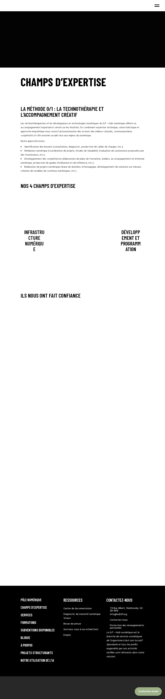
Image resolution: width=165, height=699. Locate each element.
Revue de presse (72, 624)
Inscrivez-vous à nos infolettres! (80, 629)
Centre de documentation (77, 608)
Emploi (67, 635)
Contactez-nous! (148, 691)
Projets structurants (37, 653)
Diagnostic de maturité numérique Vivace (82, 616)
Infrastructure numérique (34, 240)
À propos (27, 645)
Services (26, 615)
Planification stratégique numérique (98, 240)
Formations (28, 622)
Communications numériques (66, 240)
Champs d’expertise (34, 607)
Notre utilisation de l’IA (37, 660)
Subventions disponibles (38, 630)
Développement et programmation (131, 240)
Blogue (25, 637)
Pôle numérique (31, 600)
